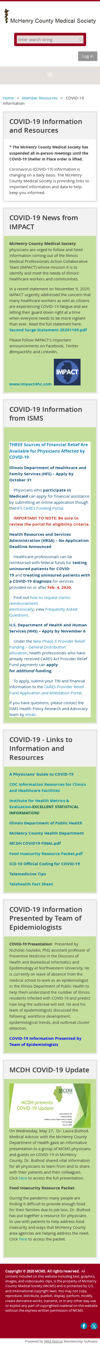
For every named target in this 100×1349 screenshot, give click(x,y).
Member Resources (40, 97)
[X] (94, 1326)
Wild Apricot (53, 1341)
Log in (87, 56)
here (23, 1178)
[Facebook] (84, 1326)
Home (8, 97)
